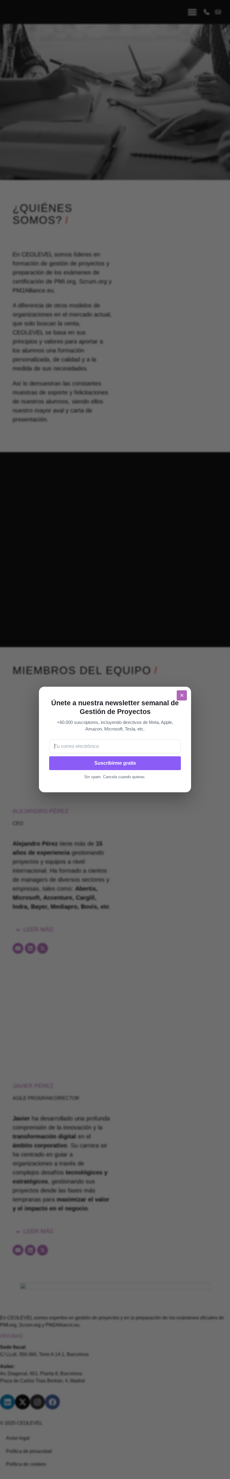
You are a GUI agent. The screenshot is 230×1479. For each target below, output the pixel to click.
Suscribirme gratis (115, 763)
